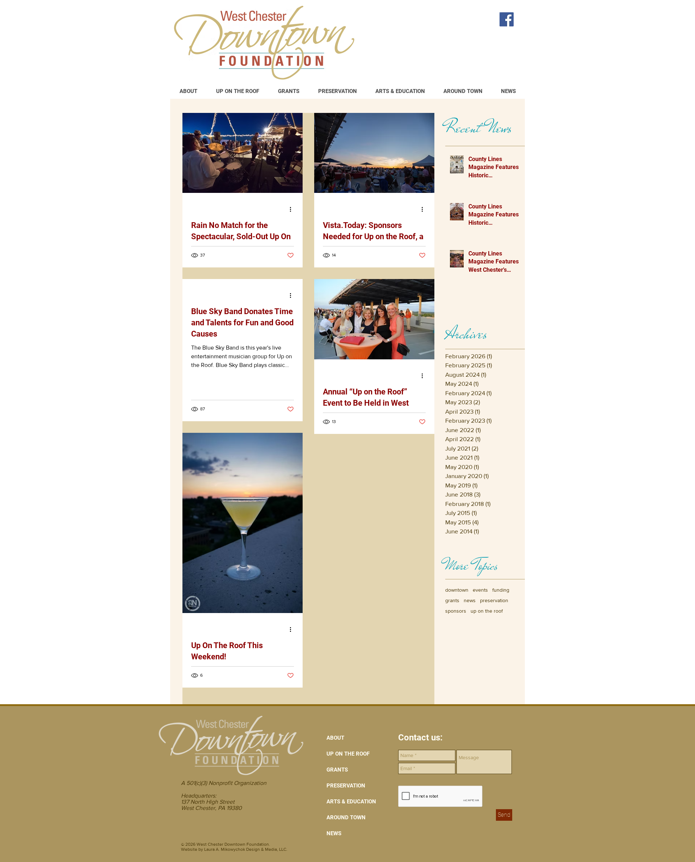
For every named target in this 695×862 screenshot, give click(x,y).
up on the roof (487, 611)
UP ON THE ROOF (348, 754)
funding (500, 590)
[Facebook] (507, 19)
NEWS (334, 833)
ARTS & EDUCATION (351, 801)
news (470, 600)
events (480, 590)
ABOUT (335, 738)
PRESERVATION (346, 785)
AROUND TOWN (346, 817)
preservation (494, 600)
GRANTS (337, 769)
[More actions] (292, 209)
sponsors (455, 611)
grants (452, 600)
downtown (456, 590)
